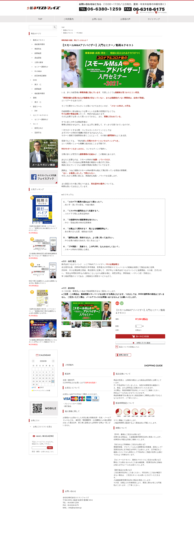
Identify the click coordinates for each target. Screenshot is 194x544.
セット (35, 124)
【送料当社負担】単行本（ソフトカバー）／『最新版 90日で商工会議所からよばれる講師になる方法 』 (42, 311)
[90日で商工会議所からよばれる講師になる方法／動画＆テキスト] (43, 277)
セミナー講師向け (41, 67)
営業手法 (38, 133)
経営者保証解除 (40, 76)
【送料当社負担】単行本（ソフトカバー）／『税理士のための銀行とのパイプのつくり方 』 (43, 228)
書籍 (34, 98)
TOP (40, 19)
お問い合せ (97, 19)
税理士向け (39, 128)
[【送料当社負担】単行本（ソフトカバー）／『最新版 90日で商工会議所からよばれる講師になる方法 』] (43, 305)
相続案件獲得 (40, 44)
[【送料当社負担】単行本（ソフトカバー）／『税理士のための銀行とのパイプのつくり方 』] (43, 223)
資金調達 (38, 58)
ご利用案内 (69, 19)
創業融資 (38, 53)
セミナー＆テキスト (40, 115)
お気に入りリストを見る (42, 427)
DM (36, 111)
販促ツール (37, 107)
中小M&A (80, 33)
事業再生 (38, 49)
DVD (35, 80)
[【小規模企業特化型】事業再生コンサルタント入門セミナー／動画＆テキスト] (43, 336)
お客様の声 (125, 19)
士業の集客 (39, 62)
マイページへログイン (147, 12)
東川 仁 (38, 85)
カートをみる (162, 12)
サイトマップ (154, 19)
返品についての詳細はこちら (129, 347)
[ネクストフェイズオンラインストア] (43, 10)
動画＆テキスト (68, 30)
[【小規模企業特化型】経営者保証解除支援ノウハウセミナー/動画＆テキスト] (43, 250)
